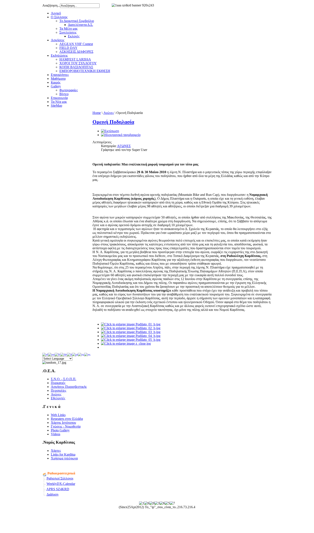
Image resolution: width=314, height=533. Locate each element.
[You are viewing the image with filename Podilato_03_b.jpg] (130, 332)
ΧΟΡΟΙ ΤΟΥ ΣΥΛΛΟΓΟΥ (78, 63)
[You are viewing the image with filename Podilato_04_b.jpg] (130, 336)
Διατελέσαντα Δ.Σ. (80, 25)
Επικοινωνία (59, 98)
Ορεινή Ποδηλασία (113, 122)
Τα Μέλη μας (68, 28)
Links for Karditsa (63, 454)
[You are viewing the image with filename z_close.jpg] (126, 343)
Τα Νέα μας (59, 101)
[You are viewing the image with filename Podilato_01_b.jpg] (130, 324)
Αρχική (56, 13)
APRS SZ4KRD (57, 489)
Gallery (56, 86)
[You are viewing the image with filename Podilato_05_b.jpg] (130, 339)
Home (96, 113)
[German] (63, 354)
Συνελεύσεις (67, 32)
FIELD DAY (68, 48)
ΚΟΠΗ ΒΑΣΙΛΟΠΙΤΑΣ (76, 67)
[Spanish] (87, 354)
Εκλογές (73, 36)
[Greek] (45, 354)
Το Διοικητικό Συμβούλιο (76, 21)
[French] (57, 354)
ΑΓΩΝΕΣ (124, 146)
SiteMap (56, 105)
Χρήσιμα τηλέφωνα (64, 458)
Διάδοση (52, 494)
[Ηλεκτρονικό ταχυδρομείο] (121, 135)
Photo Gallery (60, 430)
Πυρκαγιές (58, 383)
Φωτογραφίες (68, 90)
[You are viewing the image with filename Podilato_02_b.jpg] (130, 328)
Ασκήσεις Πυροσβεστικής (69, 386)
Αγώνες (108, 113)
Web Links (58, 415)
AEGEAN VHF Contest (76, 44)
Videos (55, 434)
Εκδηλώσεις (59, 55)
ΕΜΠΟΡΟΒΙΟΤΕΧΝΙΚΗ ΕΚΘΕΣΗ (84, 71)
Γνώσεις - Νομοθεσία (66, 426)
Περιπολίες (58, 390)
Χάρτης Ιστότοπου (63, 422)
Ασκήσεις (57, 40)
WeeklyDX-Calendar (61, 484)
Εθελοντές (58, 398)
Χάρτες (56, 450)
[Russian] (81, 354)
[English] (51, 354)
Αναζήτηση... (51, 5)
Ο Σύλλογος (59, 17)
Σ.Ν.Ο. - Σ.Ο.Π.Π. (63, 379)
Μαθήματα (58, 78)
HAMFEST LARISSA (75, 59)
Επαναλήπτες (60, 75)
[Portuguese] (75, 354)
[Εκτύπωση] (110, 131)
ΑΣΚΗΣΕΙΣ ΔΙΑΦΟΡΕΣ (76, 51)
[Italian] (69, 354)
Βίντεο (64, 94)
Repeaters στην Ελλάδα (67, 419)
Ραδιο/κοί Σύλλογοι (60, 478)
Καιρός (55, 82)
